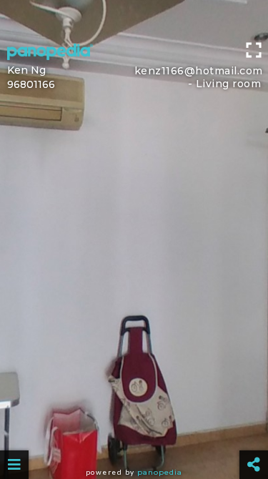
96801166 (31, 84)
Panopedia (159, 472)
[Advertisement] (134, 18)
